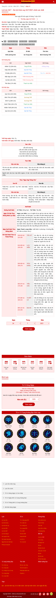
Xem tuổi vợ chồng (42, 528)
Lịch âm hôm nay (13, 41)
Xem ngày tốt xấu (5, 536)
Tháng (28, 320)
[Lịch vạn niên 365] (28, 3)
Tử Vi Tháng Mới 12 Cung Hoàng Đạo (16, 502)
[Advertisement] (28, 127)
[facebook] (40, 595)
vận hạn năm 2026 (30, 585)
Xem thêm (28, 356)
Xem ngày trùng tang (6, 539)
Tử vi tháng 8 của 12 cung (7, 570)
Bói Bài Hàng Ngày (10, 507)
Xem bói (40, 537)
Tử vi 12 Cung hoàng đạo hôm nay (28, 412)
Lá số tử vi (22, 539)
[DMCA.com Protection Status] (51, 595)
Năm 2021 (16, 6)
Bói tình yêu (40, 556)
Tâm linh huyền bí (24, 567)
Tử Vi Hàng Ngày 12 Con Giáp (14, 493)
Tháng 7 (22, 6)
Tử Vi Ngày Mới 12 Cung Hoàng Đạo (16, 498)
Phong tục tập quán (6, 544)
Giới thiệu (9, 596)
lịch (3, 585)
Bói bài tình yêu (41, 548)
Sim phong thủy (41, 531)
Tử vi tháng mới (23, 525)
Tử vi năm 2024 (5, 576)
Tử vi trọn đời (23, 541)
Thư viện (22, 561)
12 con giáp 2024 (23, 528)
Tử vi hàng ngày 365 (24, 520)
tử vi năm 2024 (19, 585)
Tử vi (21, 516)
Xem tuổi (40, 525)
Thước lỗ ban (41, 522)
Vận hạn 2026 (23, 533)
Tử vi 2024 (22, 531)
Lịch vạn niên (4, 520)
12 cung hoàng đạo (7, 561)
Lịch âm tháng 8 (5, 533)
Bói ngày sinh (41, 542)
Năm (42, 320)
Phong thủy (41, 516)
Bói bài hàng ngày (42, 559)
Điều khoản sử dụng (17, 596)
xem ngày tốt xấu (42, 585)
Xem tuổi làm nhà (42, 520)
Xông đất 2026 (23, 536)
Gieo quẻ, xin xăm (42, 550)
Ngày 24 (28, 6)
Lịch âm (10, 6)
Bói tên (39, 553)
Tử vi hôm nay (5, 565)
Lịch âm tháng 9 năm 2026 (27, 44)
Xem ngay (28, 329)
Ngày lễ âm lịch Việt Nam (7, 541)
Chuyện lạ (22, 573)
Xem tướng (40, 539)
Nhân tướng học (43, 561)
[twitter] (44, 595)
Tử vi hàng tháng (5, 573)
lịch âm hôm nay (9, 585)
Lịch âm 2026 (23, 41)
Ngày (13, 320)
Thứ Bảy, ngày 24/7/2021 (28, 19)
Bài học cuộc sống (24, 565)
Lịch (5, 41)
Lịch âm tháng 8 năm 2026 (10, 44)
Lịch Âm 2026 (9, 488)
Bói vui (40, 534)
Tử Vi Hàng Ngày (28, 385)
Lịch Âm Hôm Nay (10, 484)
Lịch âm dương (5, 522)
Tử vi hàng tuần (5, 567)
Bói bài (39, 545)
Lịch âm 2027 (33, 41)
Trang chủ (4, 6)
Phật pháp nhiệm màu (24, 570)
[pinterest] (48, 595)
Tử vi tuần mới (23, 522)
